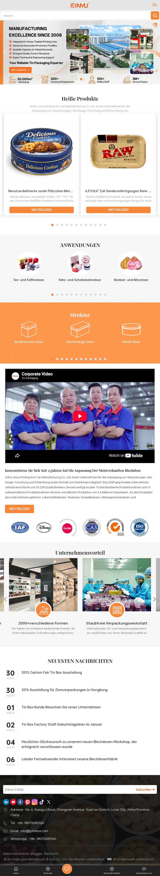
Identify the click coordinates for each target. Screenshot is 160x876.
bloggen (36, 853)
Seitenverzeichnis (16, 853)
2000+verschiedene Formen (43, 623)
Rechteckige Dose (80, 342)
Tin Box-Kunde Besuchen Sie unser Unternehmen (61, 707)
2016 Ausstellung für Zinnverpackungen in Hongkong (64, 689)
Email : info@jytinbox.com (29, 830)
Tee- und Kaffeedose (28, 280)
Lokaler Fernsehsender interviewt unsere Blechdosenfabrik (69, 758)
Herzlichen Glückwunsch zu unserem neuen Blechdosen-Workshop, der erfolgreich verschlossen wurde (79, 744)
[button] (76, 79)
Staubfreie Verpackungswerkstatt (117, 623)
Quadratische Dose (28, 342)
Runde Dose (131, 342)
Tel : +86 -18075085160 (27, 822)
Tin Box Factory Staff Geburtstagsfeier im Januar (61, 724)
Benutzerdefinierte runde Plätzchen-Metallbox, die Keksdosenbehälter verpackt (42, 191)
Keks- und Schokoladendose (80, 280)
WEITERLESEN (41, 210)
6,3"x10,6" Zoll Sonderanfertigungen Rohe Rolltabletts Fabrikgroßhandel (119, 191)
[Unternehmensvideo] (80, 462)
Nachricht (51, 853)
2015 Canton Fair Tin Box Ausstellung (51, 672)
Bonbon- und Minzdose (131, 280)
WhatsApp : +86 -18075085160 (33, 838)
